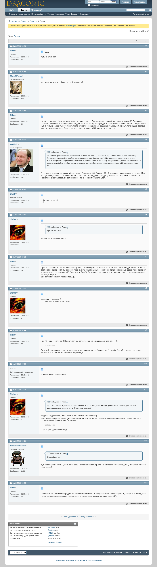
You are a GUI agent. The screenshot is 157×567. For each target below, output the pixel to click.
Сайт (11, 10)
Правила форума (55, 543)
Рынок (23, 21)
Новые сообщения (38, 14)
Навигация (84, 14)
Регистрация (140, 2)
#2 (146, 71)
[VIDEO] (51, 536)
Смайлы (51, 530)
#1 (146, 46)
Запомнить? (95, 5)
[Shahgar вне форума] (17, 233)
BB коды (51, 528)
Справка (50, 14)
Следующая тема (87, 517)
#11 (145, 389)
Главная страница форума (19, 14)
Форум (24, 10)
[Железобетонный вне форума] (17, 459)
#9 (146, 330)
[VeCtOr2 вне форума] (21, 161)
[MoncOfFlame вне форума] (16, 87)
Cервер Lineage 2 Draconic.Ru (128, 552)
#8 (146, 288)
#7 (146, 257)
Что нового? (36, 10)
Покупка (33, 21)
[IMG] (50, 533)
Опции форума (71, 14)
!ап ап (17, 36)
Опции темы (140, 41)
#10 (145, 364)
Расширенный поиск (141, 14)
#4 (146, 139)
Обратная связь (108, 552)
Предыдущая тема (70, 517)
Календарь (60, 14)
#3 (146, 110)
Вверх (144, 552)
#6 (146, 215)
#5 (146, 189)
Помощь (125, 2)
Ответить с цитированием (138, 66)
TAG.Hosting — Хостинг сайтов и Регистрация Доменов (79, 560)
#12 (145, 441)
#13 (145, 483)
